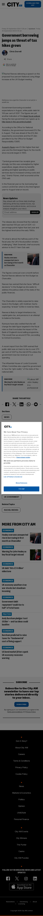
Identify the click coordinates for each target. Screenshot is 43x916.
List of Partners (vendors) (13, 477)
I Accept (22, 489)
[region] (21, 458)
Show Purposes (21, 483)
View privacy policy (23, 457)
